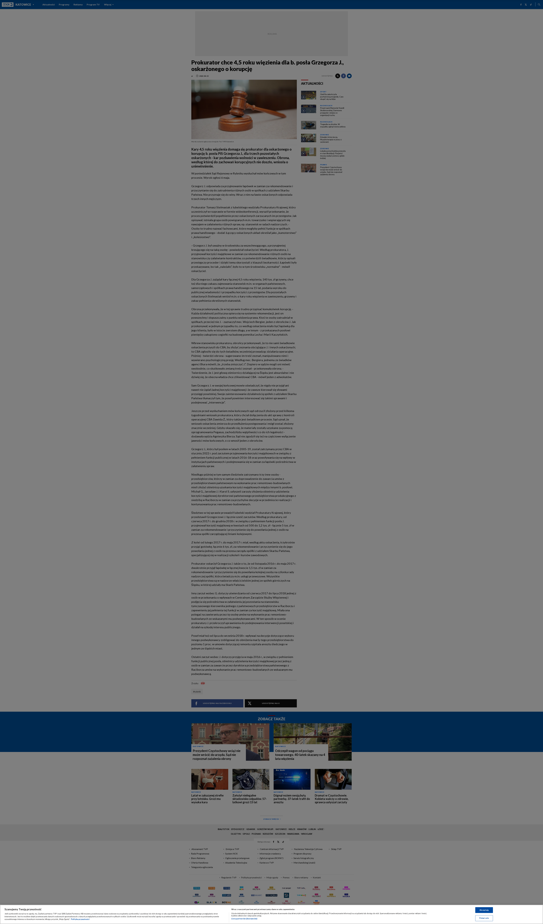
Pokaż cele (484, 918)
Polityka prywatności (80, 919)
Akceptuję (484, 910)
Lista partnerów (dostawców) (244, 918)
